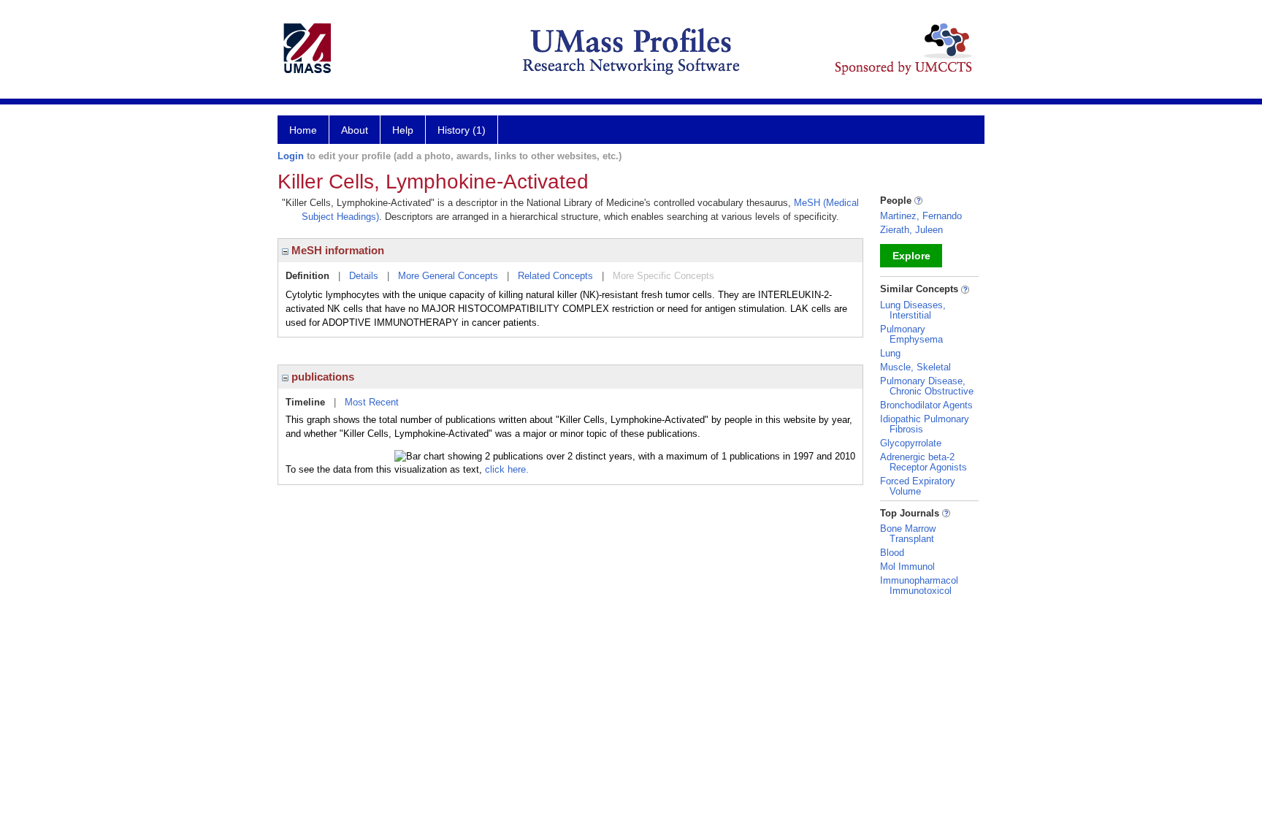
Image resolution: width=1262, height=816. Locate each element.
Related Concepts (555, 275)
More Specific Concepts (663, 275)
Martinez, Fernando (921, 215)
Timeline (305, 402)
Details (363, 275)
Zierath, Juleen (911, 229)
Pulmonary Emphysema (911, 334)
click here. (507, 469)
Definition (307, 275)
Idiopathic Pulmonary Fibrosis (924, 424)
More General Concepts (448, 275)
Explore (911, 256)
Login (291, 155)
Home (303, 130)
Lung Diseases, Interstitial (913, 310)
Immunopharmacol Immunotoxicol (919, 585)
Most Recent (372, 402)
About (354, 130)
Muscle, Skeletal (915, 367)
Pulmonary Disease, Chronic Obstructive (927, 386)
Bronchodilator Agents (926, 405)
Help (402, 130)
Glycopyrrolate (910, 443)
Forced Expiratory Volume (917, 486)
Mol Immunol (907, 566)
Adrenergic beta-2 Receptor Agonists (923, 462)
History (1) (461, 130)
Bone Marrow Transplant (908, 533)
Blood (892, 552)
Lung (890, 353)
